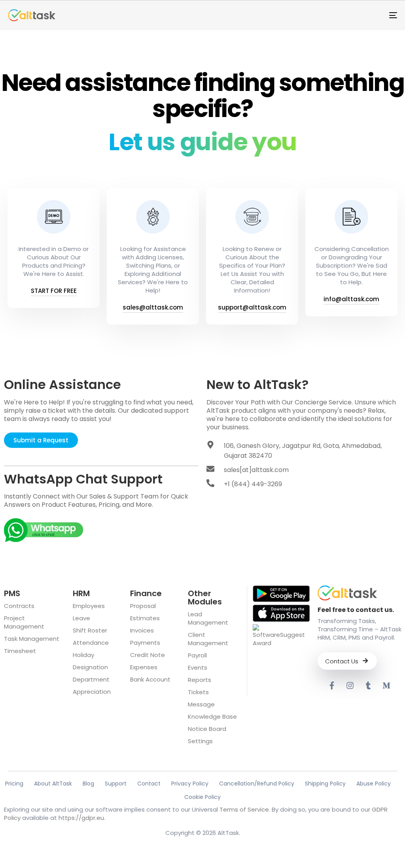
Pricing (14, 783)
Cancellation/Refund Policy (256, 783)
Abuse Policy (373, 783)
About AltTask (53, 783)
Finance (146, 593)
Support (116, 783)
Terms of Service (244, 809)
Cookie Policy (202, 797)
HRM (81, 593)
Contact (149, 783)
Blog (88, 783)
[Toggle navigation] (332, 15)
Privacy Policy (189, 783)
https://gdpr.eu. (82, 818)
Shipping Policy (325, 783)
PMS (12, 593)
